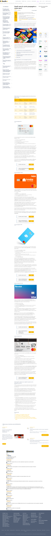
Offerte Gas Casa (25, 516)
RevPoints (30, 323)
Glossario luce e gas (25, 520)
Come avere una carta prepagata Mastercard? (22, 416)
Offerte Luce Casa (25, 515)
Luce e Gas (24, 513)
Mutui (40, 516)
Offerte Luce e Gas (25, 514)
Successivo (11, 458)
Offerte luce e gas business (26, 517)
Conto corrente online (34, 521)
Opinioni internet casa (5, 525)
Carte (40, 514)
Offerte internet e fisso (5, 520)
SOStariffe (1, 3)
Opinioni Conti (33, 522)
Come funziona (41, 523)
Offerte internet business (6, 521)
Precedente (8, 458)
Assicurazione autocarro (34, 517)
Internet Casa (5, 513)
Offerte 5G (14, 516)
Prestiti (40, 517)
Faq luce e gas (25, 519)
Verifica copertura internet (6, 524)
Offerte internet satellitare (6, 518)
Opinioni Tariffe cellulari (16, 518)
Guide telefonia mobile (16, 519)
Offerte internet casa (5, 514)
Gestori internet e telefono (6, 526)
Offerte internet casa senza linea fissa (8, 516)
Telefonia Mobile (16, 513)
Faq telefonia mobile (16, 520)
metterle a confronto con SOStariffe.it (27, 19)
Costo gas (24, 522)
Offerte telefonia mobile (16, 514)
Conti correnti (33, 519)
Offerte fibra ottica (5, 515)
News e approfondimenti (43, 520)
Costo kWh (24, 521)
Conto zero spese (33, 520)
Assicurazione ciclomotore (34, 516)
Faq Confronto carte (11, 3)
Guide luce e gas (25, 518)
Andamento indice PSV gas (26, 524)
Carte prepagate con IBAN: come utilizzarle (22, 415)
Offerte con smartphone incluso (17, 515)
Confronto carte (6, 3)
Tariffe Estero (15, 517)
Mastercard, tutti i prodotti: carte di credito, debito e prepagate (25, 417)
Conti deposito (41, 513)
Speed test (4, 522)
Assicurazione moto (33, 515)
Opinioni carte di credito (42, 3)
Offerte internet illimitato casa (6, 517)
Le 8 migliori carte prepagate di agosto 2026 (22, 414)
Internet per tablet (15, 521)
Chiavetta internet (15, 522)
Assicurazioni (33, 513)
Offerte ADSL (4, 519)
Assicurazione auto (33, 514)
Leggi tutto (4, 443)
